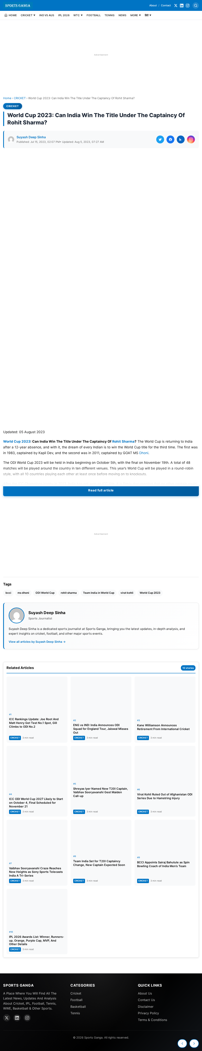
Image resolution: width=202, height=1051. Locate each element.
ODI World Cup (45, 592)
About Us (145, 993)
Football (76, 1000)
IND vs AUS (46, 15)
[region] (101, 54)
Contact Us (146, 1000)
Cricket (75, 993)
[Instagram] (187, 5)
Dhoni (143, 453)
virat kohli (127, 592)
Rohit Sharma (123, 441)
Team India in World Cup (98, 592)
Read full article (101, 490)
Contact (166, 5)
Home (7, 98)
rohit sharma (69, 592)
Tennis (75, 1013)
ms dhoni (23, 592)
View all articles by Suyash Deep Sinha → (37, 641)
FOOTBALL (94, 15)
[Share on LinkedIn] (181, 139)
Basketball (78, 1007)
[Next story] (194, 1043)
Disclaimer (145, 1007)
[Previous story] (182, 1043)
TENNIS (110, 15)
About (153, 5)
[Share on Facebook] (170, 139)
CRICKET (20, 98)
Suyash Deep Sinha (31, 137)
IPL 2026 (63, 15)
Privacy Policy (148, 1013)
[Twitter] (176, 5)
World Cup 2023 (16, 441)
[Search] (196, 5)
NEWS (122, 15)
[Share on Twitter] (160, 139)
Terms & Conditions (152, 1020)
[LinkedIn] (181, 5)
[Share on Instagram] (191, 139)
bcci (8, 592)
